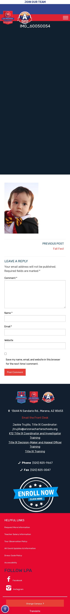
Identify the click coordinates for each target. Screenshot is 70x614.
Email (8, 326)
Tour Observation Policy (15, 541)
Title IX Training (35, 451)
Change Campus (34, 603)
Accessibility (10, 562)
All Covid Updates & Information (20, 548)
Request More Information (17, 527)
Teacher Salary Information (17, 534)
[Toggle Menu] (65, 17)
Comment (10, 278)
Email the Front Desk (35, 417)
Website (8, 340)
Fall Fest (58, 248)
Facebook (17, 580)
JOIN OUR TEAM (35, 2)
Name (8, 313)
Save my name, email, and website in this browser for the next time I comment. (33, 361)
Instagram (18, 589)
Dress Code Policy (13, 555)
